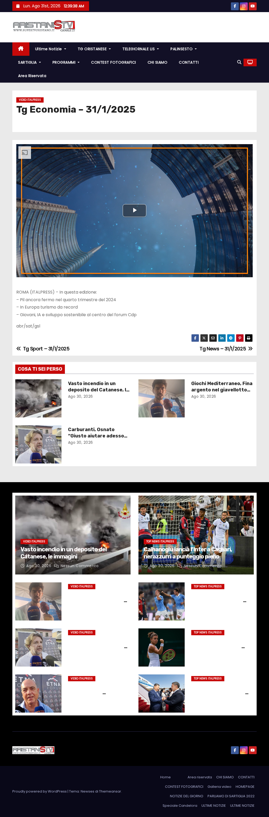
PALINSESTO (182, 49)
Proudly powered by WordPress (40, 791)
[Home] (20, 49)
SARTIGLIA (28, 62)
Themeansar (110, 791)
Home (165, 777)
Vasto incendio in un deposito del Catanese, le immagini (98, 390)
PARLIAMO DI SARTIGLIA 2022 (231, 796)
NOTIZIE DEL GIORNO (186, 796)
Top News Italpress (160, 541)
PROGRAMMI (65, 62)
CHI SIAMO (158, 62)
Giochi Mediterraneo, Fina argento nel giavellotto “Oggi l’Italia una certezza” (98, 603)
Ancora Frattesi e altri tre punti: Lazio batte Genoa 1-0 (218, 600)
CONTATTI (189, 62)
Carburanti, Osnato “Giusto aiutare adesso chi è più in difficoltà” (96, 436)
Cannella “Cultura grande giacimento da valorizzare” (98, 692)
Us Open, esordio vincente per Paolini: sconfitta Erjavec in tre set (222, 646)
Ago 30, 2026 (80, 396)
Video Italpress (30, 100)
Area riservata (32, 75)
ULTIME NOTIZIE (213, 805)
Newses (87, 791)
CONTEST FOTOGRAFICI (113, 62)
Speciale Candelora (180, 805)
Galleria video (219, 786)
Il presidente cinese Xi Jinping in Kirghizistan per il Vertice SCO (218, 692)
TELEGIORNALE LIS (139, 49)
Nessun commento (80, 565)
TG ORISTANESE (93, 49)
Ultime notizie (49, 49)
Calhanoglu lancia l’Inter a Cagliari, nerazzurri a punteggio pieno (188, 553)
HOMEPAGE (245, 786)
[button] (239, 62)
